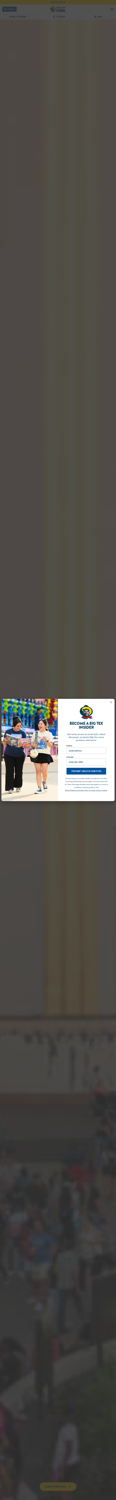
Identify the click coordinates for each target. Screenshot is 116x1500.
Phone (70, 757)
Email (69, 746)
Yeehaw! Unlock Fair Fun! (86, 771)
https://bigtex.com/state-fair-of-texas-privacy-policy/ (86, 790)
